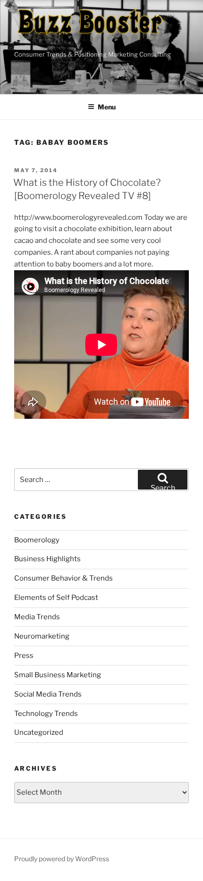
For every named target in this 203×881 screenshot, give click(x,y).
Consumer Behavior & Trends (63, 578)
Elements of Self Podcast (56, 597)
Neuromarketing (41, 636)
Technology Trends (46, 713)
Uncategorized (38, 732)
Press (24, 655)
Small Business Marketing (57, 675)
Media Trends (37, 617)
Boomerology (36, 540)
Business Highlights (47, 559)
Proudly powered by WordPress (61, 859)
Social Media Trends (48, 694)
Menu (107, 107)
